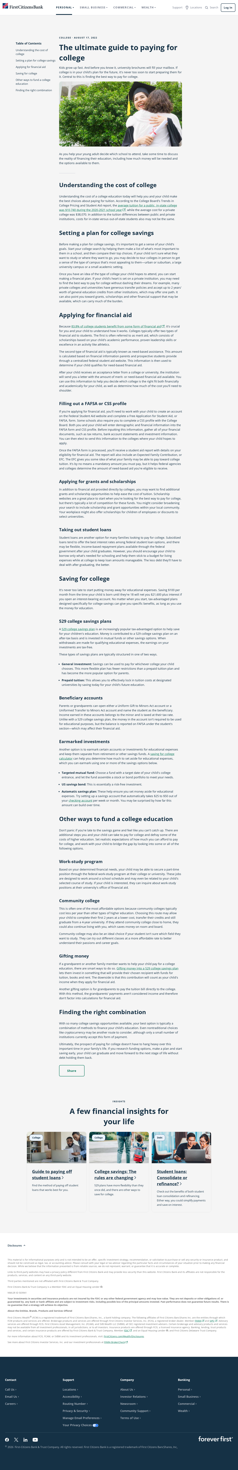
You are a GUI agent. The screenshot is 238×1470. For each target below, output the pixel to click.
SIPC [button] (214, 1321)
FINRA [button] (200, 1321)
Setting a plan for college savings (36, 60)
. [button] (177, 1447)
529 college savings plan (78, 629)
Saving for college (26, 73)
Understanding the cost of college (32, 52)
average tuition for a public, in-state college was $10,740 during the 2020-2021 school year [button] (118, 208)
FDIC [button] (128, 1331)
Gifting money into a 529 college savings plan (147, 968)
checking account (80, 800)
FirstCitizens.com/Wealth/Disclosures (124, 1336)
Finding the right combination (34, 90)
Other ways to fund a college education (33, 82)
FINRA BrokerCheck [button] (116, 1342)
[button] (12, 1396)
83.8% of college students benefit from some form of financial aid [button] (118, 326)
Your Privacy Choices (77, 1425)
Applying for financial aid (31, 67)
